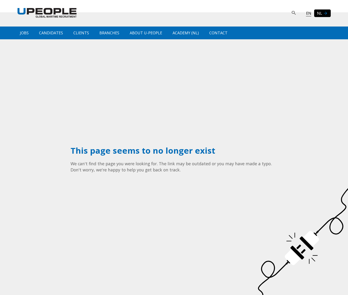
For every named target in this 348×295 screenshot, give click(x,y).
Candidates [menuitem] (51, 33)
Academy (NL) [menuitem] (186, 33)
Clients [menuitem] (81, 33)
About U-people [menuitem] (146, 33)
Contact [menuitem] (218, 33)
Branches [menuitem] (109, 33)
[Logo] (47, 13)
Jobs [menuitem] (24, 33)
